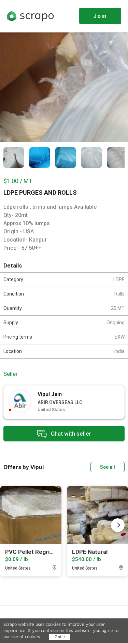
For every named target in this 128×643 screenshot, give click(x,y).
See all (107, 467)
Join (100, 15)
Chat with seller (70, 433)
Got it (60, 636)
